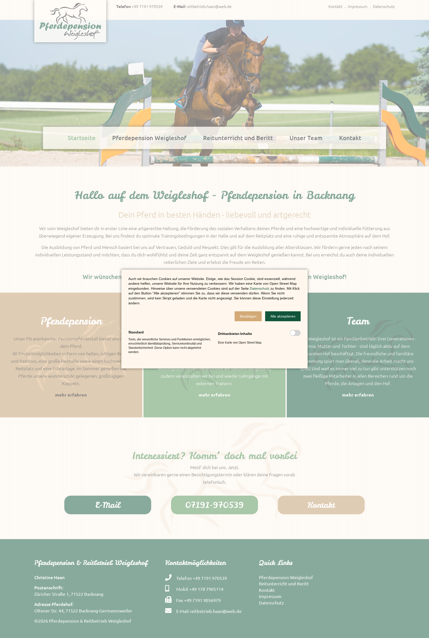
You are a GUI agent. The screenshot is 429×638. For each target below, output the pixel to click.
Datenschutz (260, 288)
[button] (248, 316)
